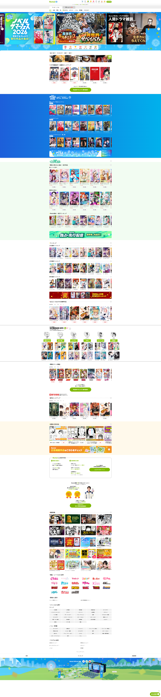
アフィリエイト (73, 667)
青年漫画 (80, 609)
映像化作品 (93, 609)
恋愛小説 (67, 628)
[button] (2, 29)
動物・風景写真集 (106, 633)
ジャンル (86, 10)
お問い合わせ (76, 665)
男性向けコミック (84, 642)
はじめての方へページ (100, 469)
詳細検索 (134, 656)
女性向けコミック (52, 642)
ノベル (50, 648)
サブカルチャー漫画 (105, 614)
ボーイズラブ (105, 609)
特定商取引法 (65, 669)
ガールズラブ (55, 617)
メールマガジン (99, 665)
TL (63, 304)
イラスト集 (68, 621)
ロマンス (67, 612)
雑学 (93, 631)
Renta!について (62, 665)
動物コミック (105, 617)
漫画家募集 (79, 669)
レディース (80, 612)
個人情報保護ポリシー (86, 667)
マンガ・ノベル (55, 7)
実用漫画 (80, 619)
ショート (69, 7)
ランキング (80, 656)
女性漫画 (93, 612)
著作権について (73, 669)
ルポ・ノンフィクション (55, 635)
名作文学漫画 (93, 619)
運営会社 (96, 669)
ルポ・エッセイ (93, 617)
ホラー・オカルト (80, 617)
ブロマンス (105, 612)
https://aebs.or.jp (67, 677)
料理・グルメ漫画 (55, 619)
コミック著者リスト (53, 600)
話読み (55, 621)
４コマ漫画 (55, 614)
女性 (55, 304)
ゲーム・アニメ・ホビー (68, 633)
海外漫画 (67, 619)
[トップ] (52, 2)
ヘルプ (67, 665)
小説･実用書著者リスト (85, 600)
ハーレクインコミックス (55, 612)
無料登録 (109, 1)
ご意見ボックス (92, 665)
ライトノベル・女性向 (93, 628)
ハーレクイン (80, 628)
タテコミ (82, 645)
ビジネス (80, 633)
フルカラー (105, 619)
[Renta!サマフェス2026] (56, 2)
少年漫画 (67, 609)
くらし (80, 635)
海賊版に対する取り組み (88, 669)
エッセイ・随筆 (68, 631)
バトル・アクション (80, 614)
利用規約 (79, 667)
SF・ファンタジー (68, 614)
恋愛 (93, 614)
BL (60, 304)
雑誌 (80, 621)
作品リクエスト (84, 665)
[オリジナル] (65, 10)
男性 (58, 304)
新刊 (27, 656)
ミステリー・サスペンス (68, 617)
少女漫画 (55, 609)
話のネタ (55, 633)
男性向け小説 (55, 631)
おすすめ (51, 304)
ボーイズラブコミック (53, 645)
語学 (93, 633)
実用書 (81, 648)
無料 (54, 82)
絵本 (68, 635)
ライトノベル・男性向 (105, 628)
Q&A (72, 665)
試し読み (84, 82)
